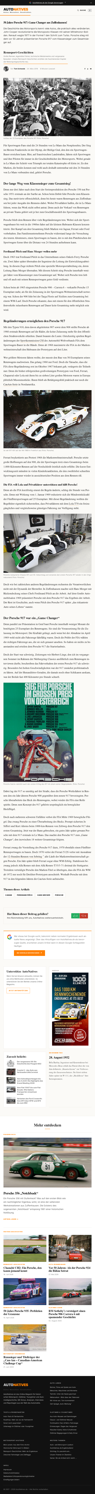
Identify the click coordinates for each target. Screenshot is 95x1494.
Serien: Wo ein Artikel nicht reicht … (63, 1458)
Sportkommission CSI (32, 340)
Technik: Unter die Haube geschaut (63, 1394)
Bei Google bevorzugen (29, 953)
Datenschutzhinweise (11, 1473)
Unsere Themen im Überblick (60, 1455)
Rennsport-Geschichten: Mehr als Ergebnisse (20, 1451)
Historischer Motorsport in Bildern (16, 1448)
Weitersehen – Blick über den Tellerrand (64, 1397)
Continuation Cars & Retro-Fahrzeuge (64, 1423)
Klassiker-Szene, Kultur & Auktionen (63, 1430)
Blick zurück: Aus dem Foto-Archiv (16, 1445)
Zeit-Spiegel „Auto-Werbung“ (60, 1404)
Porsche (59, 895)
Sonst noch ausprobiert (12, 1423)
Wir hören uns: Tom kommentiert (62, 1400)
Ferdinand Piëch (25, 895)
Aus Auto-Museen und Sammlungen (63, 1416)
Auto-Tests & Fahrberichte (13, 1416)
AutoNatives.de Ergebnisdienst (61, 1448)
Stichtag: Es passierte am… (60, 1451)
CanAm (8, 895)
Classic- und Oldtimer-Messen (61, 1420)
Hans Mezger (43, 895)
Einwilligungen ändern (11, 1480)
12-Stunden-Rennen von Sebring (24, 856)
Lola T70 (74, 503)
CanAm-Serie (10, 384)
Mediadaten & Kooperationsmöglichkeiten (18, 1476)
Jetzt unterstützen (18, 990)
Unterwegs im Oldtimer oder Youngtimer (18, 1426)
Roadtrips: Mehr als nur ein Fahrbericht (18, 1420)
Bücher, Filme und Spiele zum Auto (63, 1387)
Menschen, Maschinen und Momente (63, 1391)
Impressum (7, 1470)
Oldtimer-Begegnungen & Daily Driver (64, 1433)
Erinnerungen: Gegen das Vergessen (63, 1426)
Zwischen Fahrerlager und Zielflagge (17, 1455)
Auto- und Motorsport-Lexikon (61, 1445)
